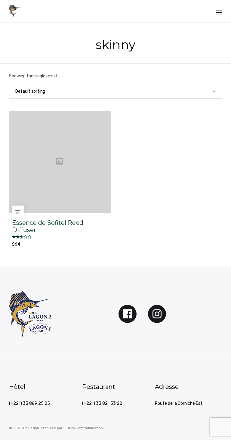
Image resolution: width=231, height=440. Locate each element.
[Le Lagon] (15, 11)
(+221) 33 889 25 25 (29, 403)
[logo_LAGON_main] (30, 335)
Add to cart (18, 212)
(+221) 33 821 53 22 (102, 403)
